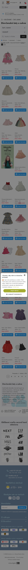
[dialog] (14, 285)
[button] (14, 294)
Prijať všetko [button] (14, 290)
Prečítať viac (16, 287)
